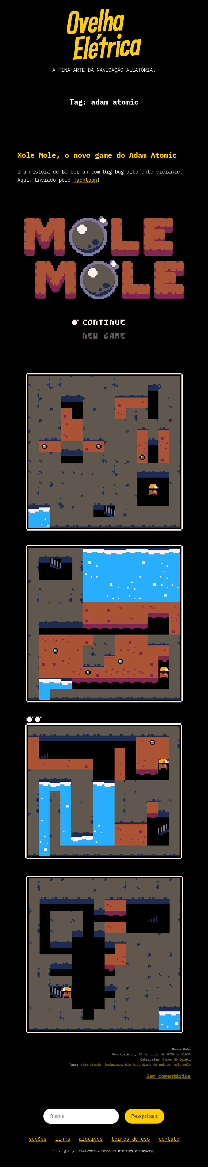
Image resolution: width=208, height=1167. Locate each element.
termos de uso (130, 1139)
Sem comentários (168, 1076)
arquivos (90, 1139)
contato (169, 1139)
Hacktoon (85, 179)
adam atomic (90, 1064)
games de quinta (156, 1064)
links (62, 1139)
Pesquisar (144, 1116)
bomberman (113, 1064)
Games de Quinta (176, 1059)
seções (37, 1139)
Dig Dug (131, 1064)
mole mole (182, 1064)
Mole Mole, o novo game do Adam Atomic (97, 155)
